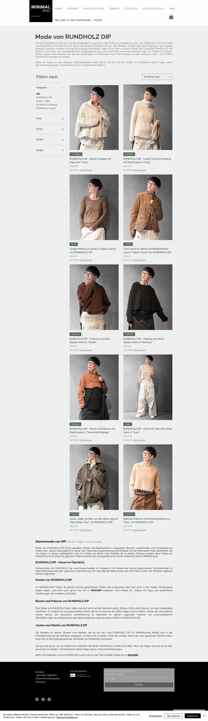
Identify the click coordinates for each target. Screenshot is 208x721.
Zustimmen (192, 715)
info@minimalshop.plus (47, 65)
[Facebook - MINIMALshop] (43, 699)
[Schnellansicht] (94, 117)
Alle (38, 94)
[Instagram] (37, 699)
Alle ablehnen (173, 715)
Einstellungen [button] (155, 715)
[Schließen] (204, 716)
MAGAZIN (96, 590)
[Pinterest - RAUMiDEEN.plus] (49, 699)
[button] (171, 16)
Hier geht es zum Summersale (73, 20)
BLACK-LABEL (43, 101)
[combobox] (157, 77)
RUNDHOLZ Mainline (46, 104)
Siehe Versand (86, 170)
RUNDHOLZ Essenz (46, 108)
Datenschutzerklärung (67, 717)
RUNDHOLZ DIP (44, 97)
